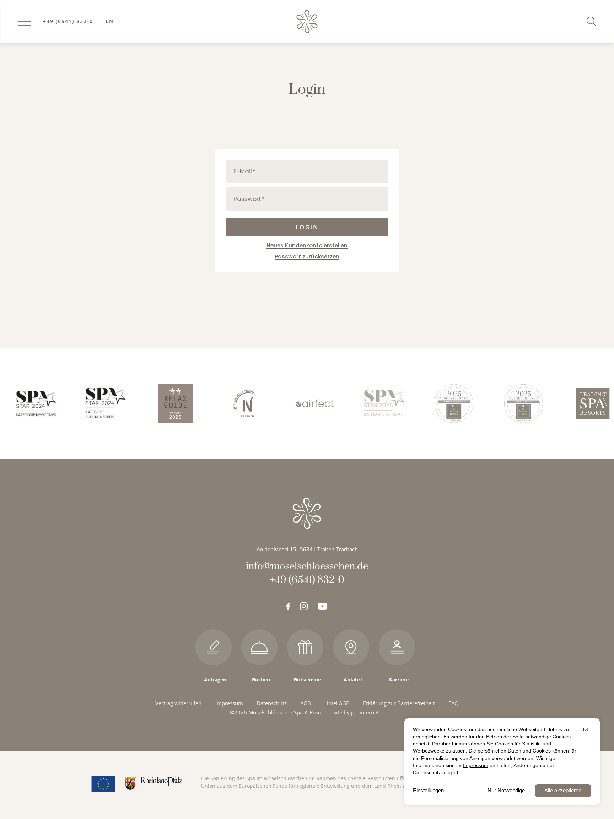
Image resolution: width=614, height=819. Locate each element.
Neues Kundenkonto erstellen (307, 245)
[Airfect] (302, 403)
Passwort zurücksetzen (307, 256)
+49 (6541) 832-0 (68, 21)
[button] (593, 21)
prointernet (365, 712)
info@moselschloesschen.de (307, 566)
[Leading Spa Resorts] (581, 403)
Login (307, 227)
